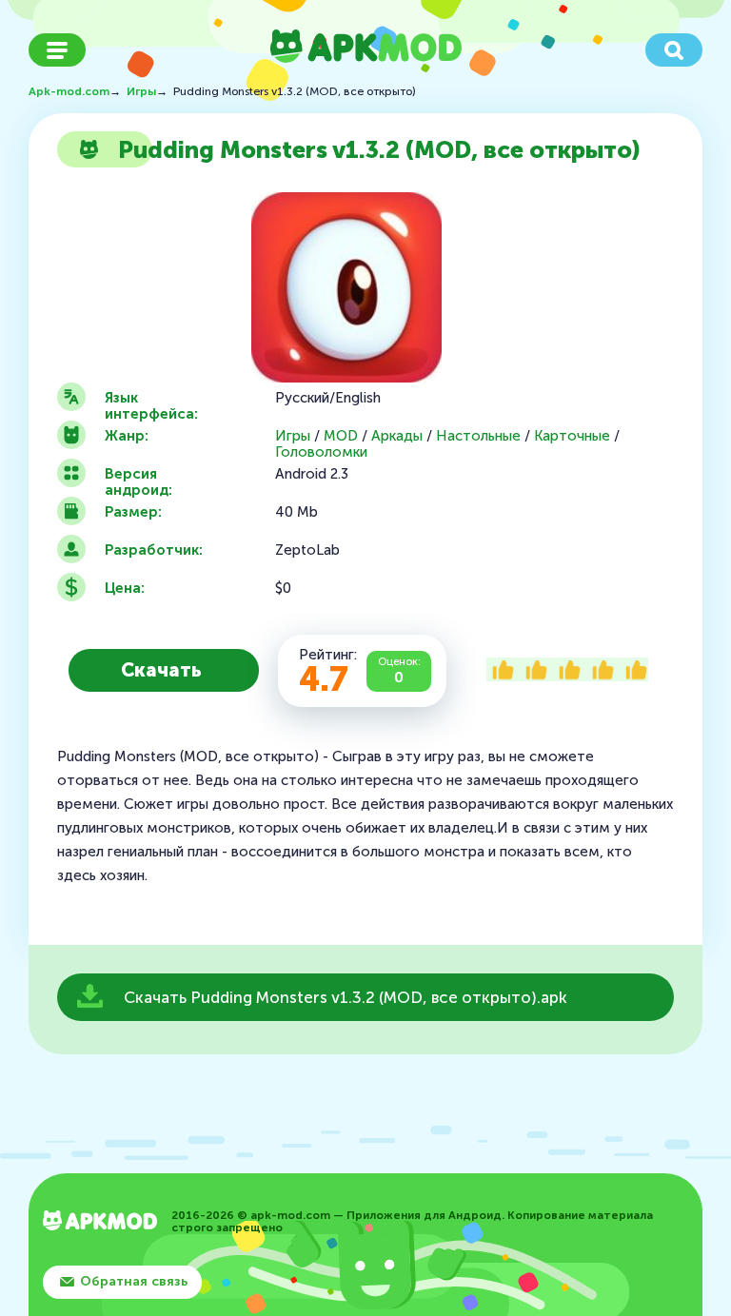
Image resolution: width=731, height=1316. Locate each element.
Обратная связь (134, 1281)
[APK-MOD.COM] (100, 1222)
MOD (341, 436)
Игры (292, 436)
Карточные (572, 436)
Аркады (397, 436)
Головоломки (321, 452)
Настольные (478, 436)
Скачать (161, 669)
